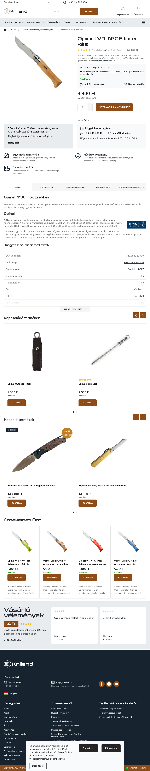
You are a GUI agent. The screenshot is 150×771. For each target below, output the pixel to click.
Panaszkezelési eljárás (61, 729)
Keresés (89, 11)
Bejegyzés (13, 142)
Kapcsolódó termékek (130, 187)
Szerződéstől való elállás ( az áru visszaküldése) (66, 735)
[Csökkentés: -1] (90, 109)
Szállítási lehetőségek (94, 84)
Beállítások (38, 765)
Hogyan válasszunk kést (110, 713)
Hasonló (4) (102, 187)
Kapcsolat (55, 717)
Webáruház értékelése (61, 721)
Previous (136, 315)
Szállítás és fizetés (11, 2)
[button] (21, 581)
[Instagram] (109, 684)
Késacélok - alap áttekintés (111, 709)
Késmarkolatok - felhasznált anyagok (115, 717)
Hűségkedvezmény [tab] (75, 187)
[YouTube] (116, 684)
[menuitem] (8, 22)
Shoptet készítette (137, 767)
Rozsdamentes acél (134, 262)
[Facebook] (102, 684)
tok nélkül (139, 296)
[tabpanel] (39, 366)
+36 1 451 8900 (93, 133)
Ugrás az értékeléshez (112, 50)
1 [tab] (73, 412)
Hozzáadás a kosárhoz (114, 107)
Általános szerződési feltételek (65, 725)
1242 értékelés (13, 640)
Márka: (83, 120)
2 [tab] (76, 412)
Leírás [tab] (18, 187)
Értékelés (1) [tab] (46, 187)
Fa (142, 276)
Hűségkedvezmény (60, 712)
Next (143, 315)
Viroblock (139, 289)
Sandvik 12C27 (136, 269)
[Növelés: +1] (90, 105)
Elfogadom (111, 748)
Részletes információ (102, 60)
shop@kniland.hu (122, 133)
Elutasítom (88, 748)
